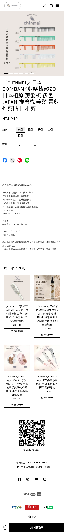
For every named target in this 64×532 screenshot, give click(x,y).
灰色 (20, 129)
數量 (5, 144)
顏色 (5, 130)
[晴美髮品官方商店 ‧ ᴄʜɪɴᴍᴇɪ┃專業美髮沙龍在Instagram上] (28, 480)
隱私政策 (32, 516)
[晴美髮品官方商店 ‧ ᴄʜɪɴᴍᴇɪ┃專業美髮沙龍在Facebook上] (19, 480)
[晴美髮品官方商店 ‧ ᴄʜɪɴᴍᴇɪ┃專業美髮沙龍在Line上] (45, 480)
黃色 (20, 135)
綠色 (30, 129)
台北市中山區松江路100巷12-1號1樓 (32, 467)
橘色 (40, 129)
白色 (50, 129)
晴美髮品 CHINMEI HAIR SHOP (32, 462)
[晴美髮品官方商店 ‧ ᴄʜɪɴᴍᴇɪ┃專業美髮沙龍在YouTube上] (36, 480)
